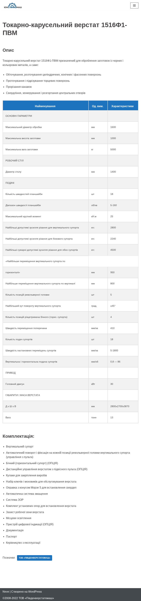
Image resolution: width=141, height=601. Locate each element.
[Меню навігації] (134, 5)
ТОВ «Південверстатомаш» (34, 558)
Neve (6, 591)
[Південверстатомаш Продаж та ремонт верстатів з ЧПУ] (13, 5)
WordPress (35, 591)
